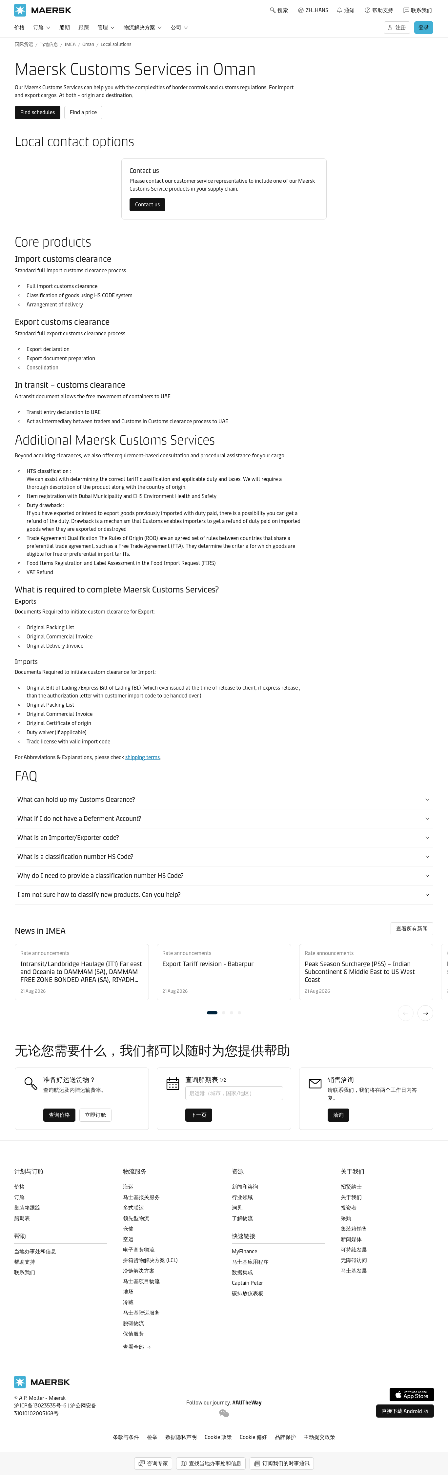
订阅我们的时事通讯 (286, 1463)
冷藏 (128, 1302)
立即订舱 (95, 1115)
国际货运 (24, 44)
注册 (401, 27)
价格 (19, 27)
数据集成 (242, 1272)
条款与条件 (126, 1437)
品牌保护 (285, 1437)
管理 (102, 27)
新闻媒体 (351, 1239)
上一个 (406, 1013)
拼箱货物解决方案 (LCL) (150, 1260)
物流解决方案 (139, 27)
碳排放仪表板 (247, 1293)
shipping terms (142, 757)
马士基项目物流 (141, 1281)
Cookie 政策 (218, 1437)
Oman (88, 44)
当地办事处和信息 (35, 1251)
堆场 (128, 1292)
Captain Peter (247, 1283)
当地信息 (49, 44)
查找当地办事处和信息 (215, 1463)
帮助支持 (382, 10)
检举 (152, 1437)
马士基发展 (354, 1271)
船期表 (22, 1218)
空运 (128, 1239)
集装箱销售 (354, 1229)
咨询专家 (157, 1463)
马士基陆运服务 (141, 1313)
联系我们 (421, 10)
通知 (345, 9)
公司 (176, 27)
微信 (224, 1413)
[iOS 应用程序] (412, 1394)
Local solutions (116, 44)
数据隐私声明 (181, 1437)
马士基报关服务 (141, 1197)
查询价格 (59, 1115)
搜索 (282, 10)
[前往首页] (42, 1386)
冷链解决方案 (138, 1271)
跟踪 (83, 27)
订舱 (38, 27)
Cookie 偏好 (253, 1437)
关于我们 (351, 1197)
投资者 (348, 1208)
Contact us (147, 204)
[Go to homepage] (42, 10)
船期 (64, 27)
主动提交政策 (319, 1437)
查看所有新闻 (412, 928)
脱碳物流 (133, 1323)
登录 (423, 27)
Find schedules (37, 112)
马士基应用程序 (250, 1262)
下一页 (425, 1013)
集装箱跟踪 (27, 1208)
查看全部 (133, 1347)
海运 (128, 1187)
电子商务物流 (138, 1250)
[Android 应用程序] (405, 1411)
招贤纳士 (351, 1187)
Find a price (83, 112)
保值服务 (133, 1334)
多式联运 (133, 1208)
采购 (346, 1218)
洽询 (338, 1115)
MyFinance (244, 1251)
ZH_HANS (317, 10)
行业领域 (242, 1197)
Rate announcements (44, 953)
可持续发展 (354, 1250)
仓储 (128, 1229)
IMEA (70, 44)
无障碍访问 (354, 1260)
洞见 (237, 1208)
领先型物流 (136, 1218)
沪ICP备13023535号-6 (40, 1405)
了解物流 (242, 1218)
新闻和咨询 (245, 1187)
